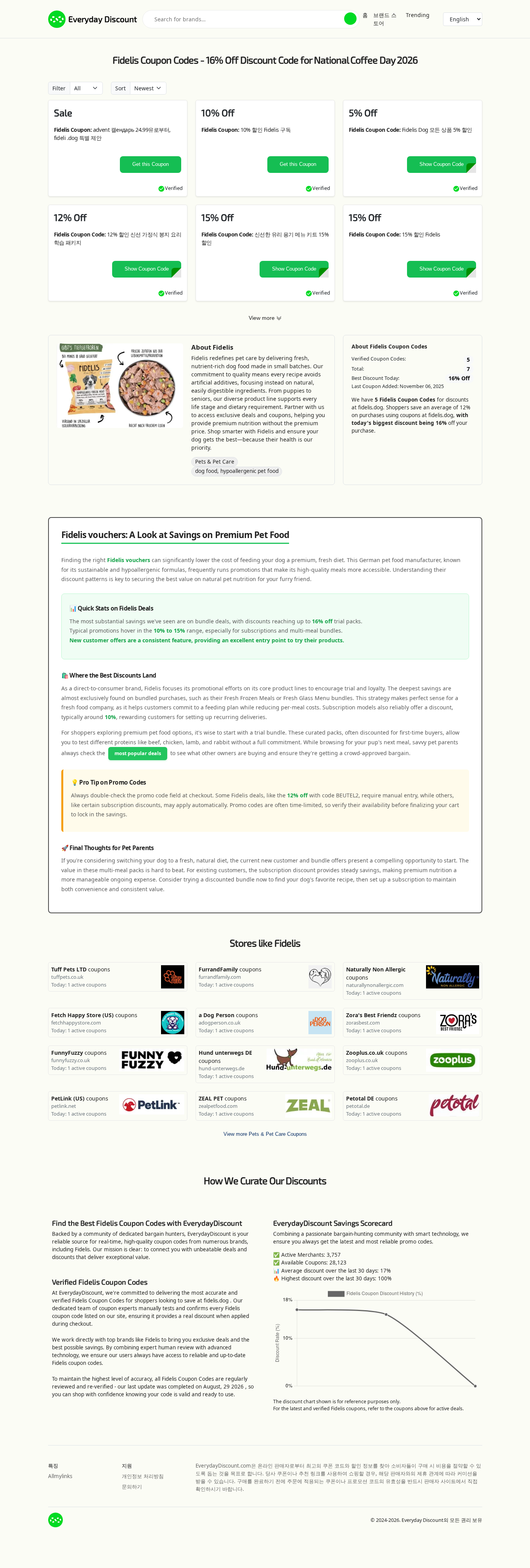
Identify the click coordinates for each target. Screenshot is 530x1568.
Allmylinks (60, 1476)
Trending (418, 15)
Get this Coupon (150, 164)
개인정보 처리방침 (143, 1476)
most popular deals (137, 753)
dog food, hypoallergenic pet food (237, 470)
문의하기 (132, 1486)
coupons (80, 969)
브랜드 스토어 (385, 19)
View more (262, 318)
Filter (59, 88)
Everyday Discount (102, 19)
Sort (120, 88)
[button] (350, 18)
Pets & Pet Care (214, 461)
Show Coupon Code (441, 164)
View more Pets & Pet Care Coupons (265, 1134)
